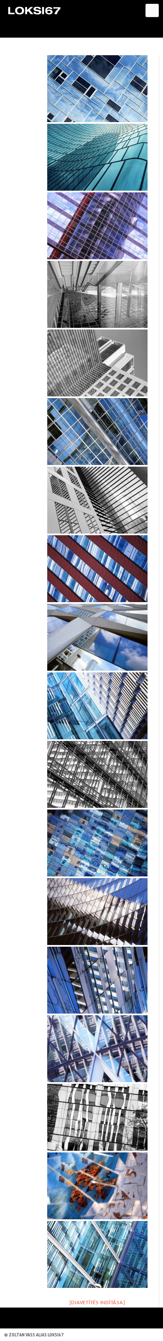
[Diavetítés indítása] (97, 1302)
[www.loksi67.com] (34, 10)
